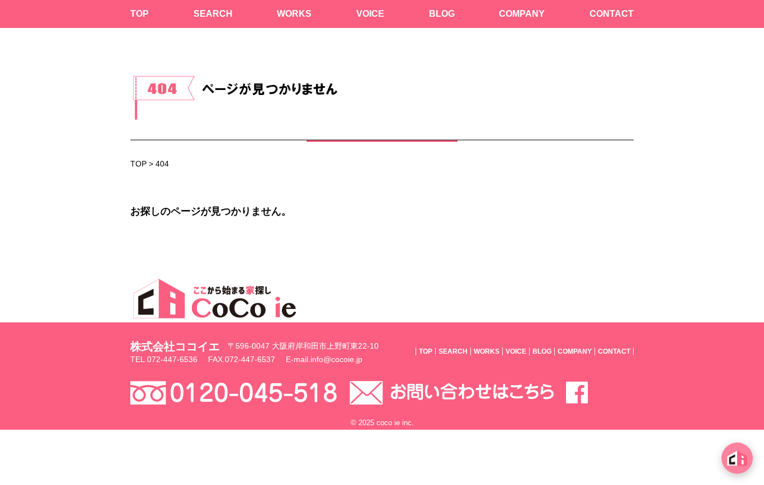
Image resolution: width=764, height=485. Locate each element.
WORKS (294, 13)
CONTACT (611, 13)
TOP (139, 13)
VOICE (370, 13)
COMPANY (522, 13)
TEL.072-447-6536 (163, 359)
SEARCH (213, 13)
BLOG (442, 13)
